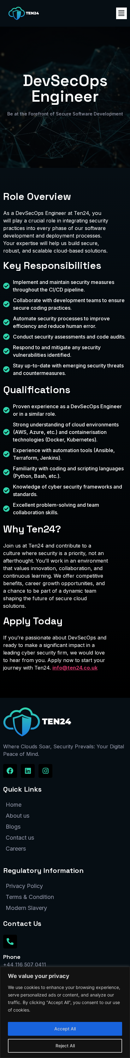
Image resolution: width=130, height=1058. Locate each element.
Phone (12, 956)
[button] (121, 13)
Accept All (65, 1028)
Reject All (65, 1045)
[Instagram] (45, 771)
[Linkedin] (28, 771)
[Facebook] (10, 771)
